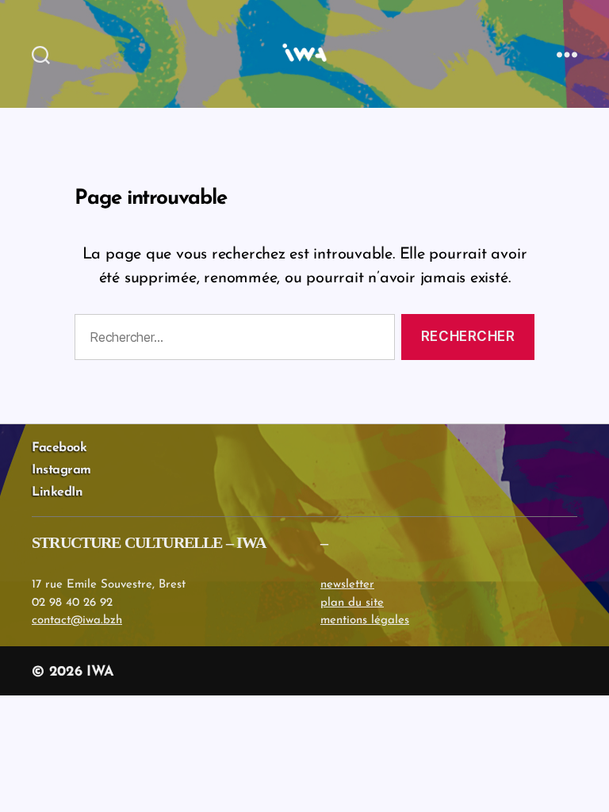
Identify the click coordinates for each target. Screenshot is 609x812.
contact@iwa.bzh (77, 620)
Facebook (59, 448)
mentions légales (364, 620)
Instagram (61, 470)
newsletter (347, 585)
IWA (99, 672)
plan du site (352, 603)
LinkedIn (57, 492)
